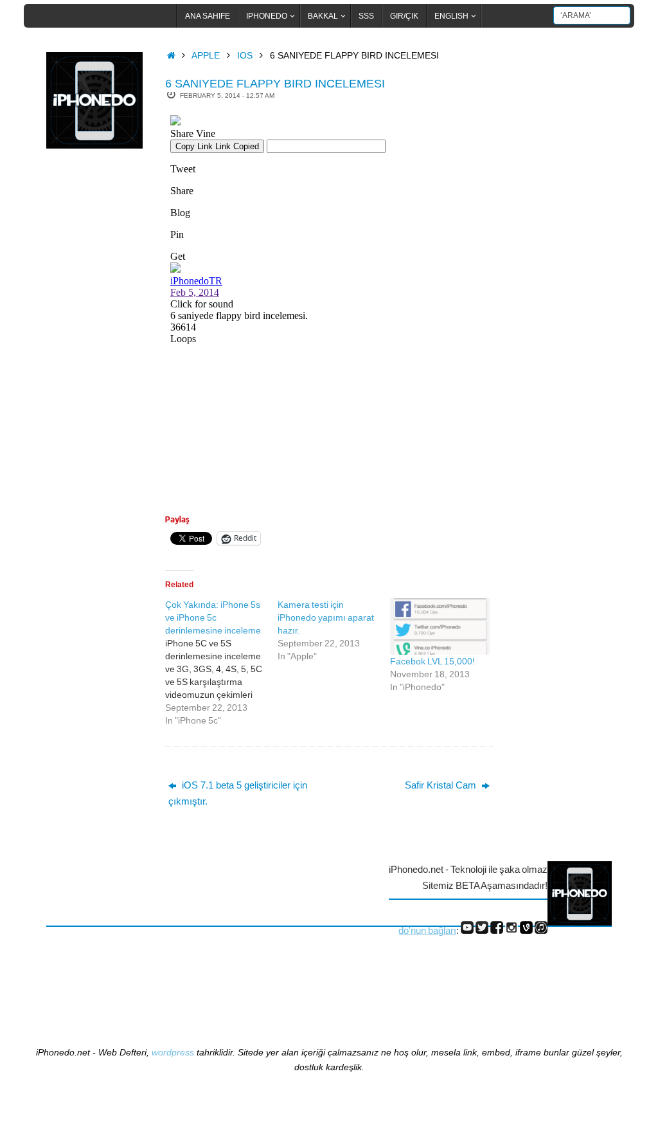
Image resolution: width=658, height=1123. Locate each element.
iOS (245, 55)
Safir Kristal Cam (442, 785)
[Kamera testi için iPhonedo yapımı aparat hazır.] (334, 630)
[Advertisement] (97, 369)
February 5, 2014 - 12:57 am (227, 95)
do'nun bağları (427, 930)
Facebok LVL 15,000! (432, 661)
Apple (205, 55)
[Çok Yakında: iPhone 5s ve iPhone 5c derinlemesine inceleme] (221, 662)
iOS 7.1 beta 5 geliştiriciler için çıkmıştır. (237, 793)
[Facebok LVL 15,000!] (440, 626)
